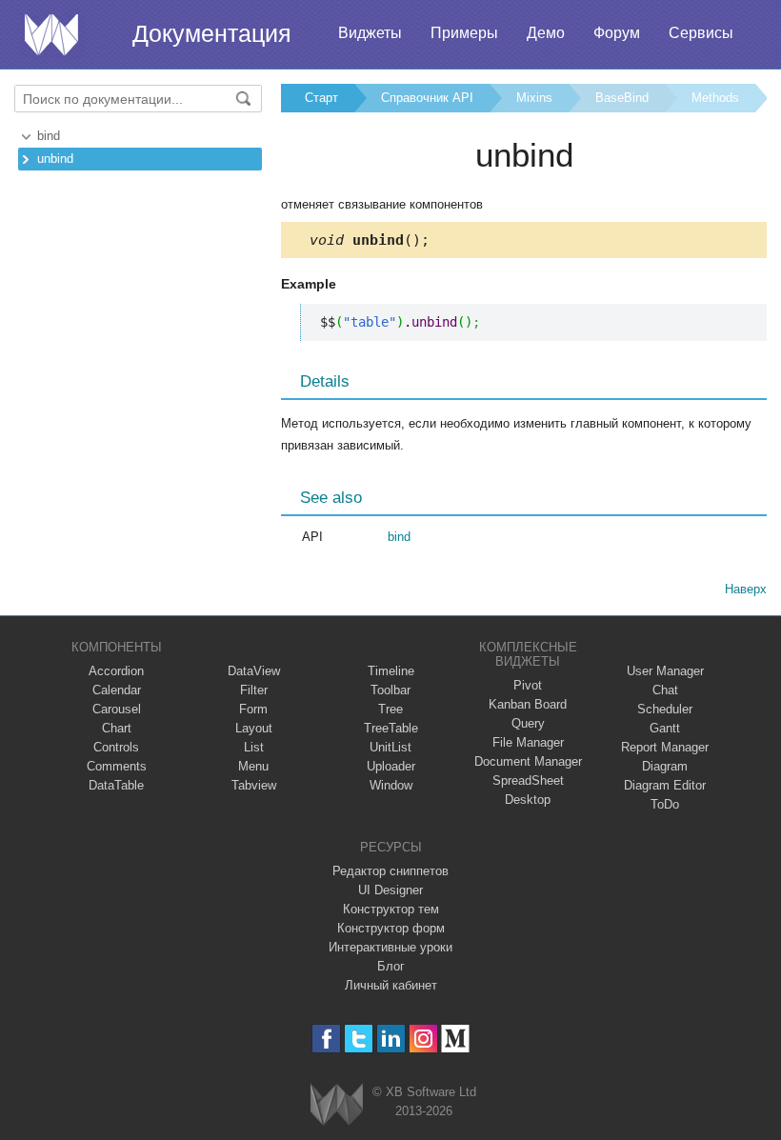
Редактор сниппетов (390, 871)
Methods (715, 97)
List (254, 747)
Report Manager (665, 747)
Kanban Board (528, 704)
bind (48, 136)
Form (253, 709)
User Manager (665, 671)
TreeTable (391, 728)
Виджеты (370, 33)
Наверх (746, 589)
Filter (254, 690)
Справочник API (427, 97)
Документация (211, 33)
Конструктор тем (391, 909)
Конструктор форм (391, 928)
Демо (546, 33)
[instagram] (423, 1038)
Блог (391, 966)
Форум (616, 33)
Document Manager (528, 761)
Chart (116, 728)
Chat (665, 690)
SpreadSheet (528, 780)
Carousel (116, 709)
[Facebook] (326, 1038)
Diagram (665, 766)
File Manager (528, 742)
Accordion (116, 671)
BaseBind (622, 97)
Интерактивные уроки (390, 947)
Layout (253, 728)
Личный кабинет (391, 985)
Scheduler (664, 709)
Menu (253, 766)
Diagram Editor (665, 785)
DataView (254, 671)
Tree (390, 709)
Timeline (391, 671)
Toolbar (390, 690)
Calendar (116, 690)
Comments (117, 766)
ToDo (665, 804)
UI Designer (390, 890)
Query (528, 723)
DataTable (116, 785)
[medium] (456, 1038)
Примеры (464, 33)
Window (391, 785)
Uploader (391, 766)
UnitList (390, 747)
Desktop (528, 799)
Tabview (253, 785)
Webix (336, 1104)
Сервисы (701, 33)
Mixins (534, 97)
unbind (55, 158)
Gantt (665, 728)
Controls (116, 747)
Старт (321, 97)
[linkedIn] (391, 1038)
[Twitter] (358, 1038)
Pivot (527, 685)
